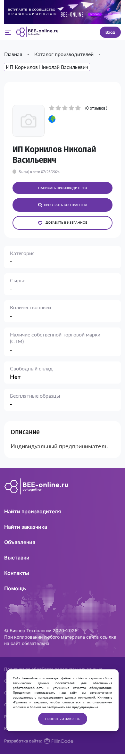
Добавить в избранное (66, 222)
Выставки (16, 557)
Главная (13, 54)
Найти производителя (32, 511)
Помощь (15, 588)
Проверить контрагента (65, 205)
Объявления (19, 542)
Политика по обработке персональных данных (53, 669)
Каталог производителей (64, 54)
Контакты (16, 573)
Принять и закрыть (62, 719)
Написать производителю (62, 188)
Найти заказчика (25, 526)
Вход (110, 32)
